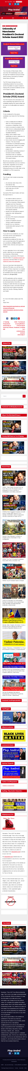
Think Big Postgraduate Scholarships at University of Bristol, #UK (8, 325)
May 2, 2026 (8, 983)
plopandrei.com (8, 856)
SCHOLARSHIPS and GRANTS (21, 1064)
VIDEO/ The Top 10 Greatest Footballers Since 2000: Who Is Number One (14, 981)
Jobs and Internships (8, 351)
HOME (2, 1064)
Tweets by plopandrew (8, 785)
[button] (23, 18)
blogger (13, 349)
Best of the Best (7, 349)
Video (25, 1068)
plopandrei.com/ (16, 851)
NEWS (15, 351)
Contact (16, 1068)
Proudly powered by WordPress (9, 1059)
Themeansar (14, 1061)
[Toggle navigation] (13, 18)
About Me (21, 1068)
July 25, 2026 (8, 937)
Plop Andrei (14, 9)
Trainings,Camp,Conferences (7, 1068)
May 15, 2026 (8, 967)
